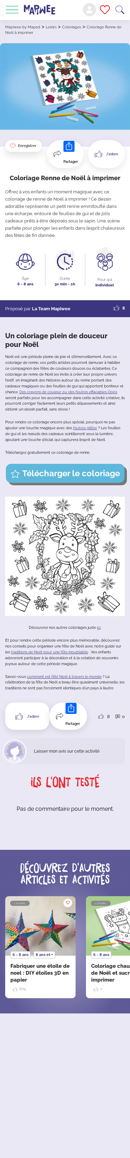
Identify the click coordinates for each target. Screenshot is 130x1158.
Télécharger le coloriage (71, 473)
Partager (70, 162)
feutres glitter (85, 428)
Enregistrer (27, 146)
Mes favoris (105, 9)
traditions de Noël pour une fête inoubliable (49, 652)
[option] (40, 947)
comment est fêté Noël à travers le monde (64, 676)
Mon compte (89, 9)
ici (99, 627)
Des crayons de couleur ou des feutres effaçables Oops (68, 392)
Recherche (119, 10)
